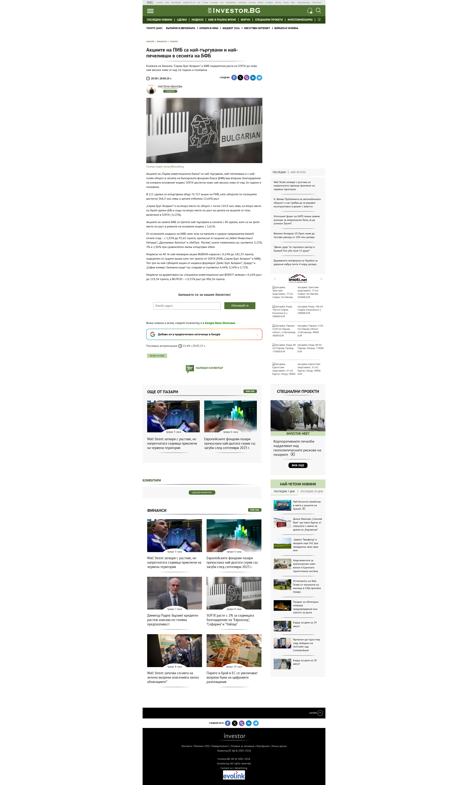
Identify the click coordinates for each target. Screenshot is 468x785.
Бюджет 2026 (231, 28)
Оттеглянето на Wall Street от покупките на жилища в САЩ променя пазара (307, 586)
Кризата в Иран (208, 28)
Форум (245, 19)
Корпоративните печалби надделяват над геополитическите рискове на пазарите (297, 448)
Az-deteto (269, 2)
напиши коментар (209, 368)
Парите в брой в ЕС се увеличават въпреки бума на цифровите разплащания (232, 677)
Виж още (298, 465)
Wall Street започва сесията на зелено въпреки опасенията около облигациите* (173, 677)
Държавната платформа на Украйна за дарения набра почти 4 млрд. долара (296, 262)
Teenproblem (231, 2)
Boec (293, 2)
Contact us (227, 768)
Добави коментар (202, 492)
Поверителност (220, 746)
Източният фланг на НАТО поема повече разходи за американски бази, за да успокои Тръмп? (297, 220)
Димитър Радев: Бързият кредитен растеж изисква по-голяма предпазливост (172, 619)
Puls (221, 2)
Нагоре (313, 713)
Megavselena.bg (303, 2)
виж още (250, 391)
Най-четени (298, 172)
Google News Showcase (220, 323)
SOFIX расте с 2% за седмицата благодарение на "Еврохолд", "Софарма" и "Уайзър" (230, 619)
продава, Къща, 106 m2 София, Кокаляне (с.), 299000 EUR (310, 309)
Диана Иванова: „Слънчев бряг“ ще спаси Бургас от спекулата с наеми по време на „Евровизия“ (307, 524)
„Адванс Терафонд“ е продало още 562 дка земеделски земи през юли (305, 545)
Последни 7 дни (284, 491)
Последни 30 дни (311, 491)
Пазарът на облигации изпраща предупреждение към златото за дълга (305, 607)
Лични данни (279, 746)
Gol (199, 2)
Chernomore (316, 2)
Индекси (197, 19)
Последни (279, 172)
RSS (207, 746)
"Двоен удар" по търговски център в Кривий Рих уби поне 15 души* (294, 248)
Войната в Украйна (286, 28)
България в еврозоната (180, 28)
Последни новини (159, 19)
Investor (160, 2)
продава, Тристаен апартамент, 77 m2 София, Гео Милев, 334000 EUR (308, 292)
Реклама (198, 746)
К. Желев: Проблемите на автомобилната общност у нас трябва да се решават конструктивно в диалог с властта (297, 202)
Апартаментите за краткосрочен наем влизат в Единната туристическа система (305, 566)
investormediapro (300, 19)
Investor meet (319, 19)
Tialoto (205, 2)
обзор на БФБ (157, 355)
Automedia (242, 2)
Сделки (182, 19)
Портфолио (262, 746)
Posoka (286, 2)
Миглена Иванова (170, 86)
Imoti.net (252, 2)
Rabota (260, 2)
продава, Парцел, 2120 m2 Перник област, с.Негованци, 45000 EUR (310, 330)
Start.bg (278, 2)
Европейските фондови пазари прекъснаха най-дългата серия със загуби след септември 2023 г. (230, 443)
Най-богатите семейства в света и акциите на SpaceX (307, 505)
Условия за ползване (242, 746)
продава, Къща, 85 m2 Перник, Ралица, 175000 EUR (311, 348)
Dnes (167, 2)
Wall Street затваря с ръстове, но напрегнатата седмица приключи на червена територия (294, 185)
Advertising (241, 768)
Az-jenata (214, 2)
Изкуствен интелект (257, 28)
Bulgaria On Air (189, 2)
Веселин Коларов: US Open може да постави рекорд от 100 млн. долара (294, 235)
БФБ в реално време (222, 19)
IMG (150, 2)
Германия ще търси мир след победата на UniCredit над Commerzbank (306, 645)
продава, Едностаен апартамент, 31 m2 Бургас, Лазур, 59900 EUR (309, 369)
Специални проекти (269, 19)
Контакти (187, 746)
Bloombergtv (176, 2)
